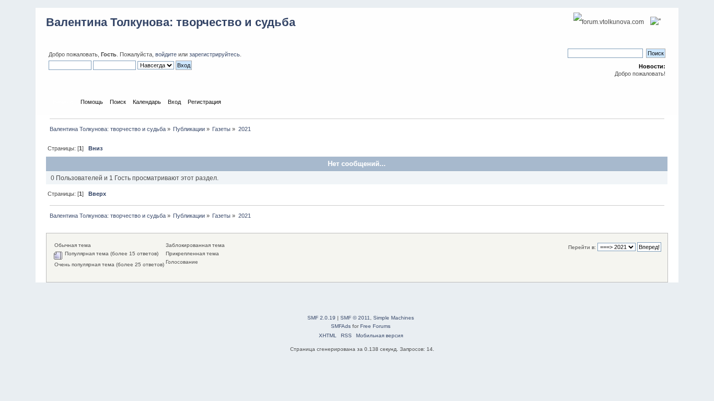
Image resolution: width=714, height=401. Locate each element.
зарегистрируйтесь (214, 54)
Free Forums (375, 326)
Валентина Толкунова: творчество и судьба (170, 22)
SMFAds (341, 326)
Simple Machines (393, 318)
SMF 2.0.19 (321, 318)
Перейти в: (582, 247)
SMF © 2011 (355, 318)
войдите (166, 54)
